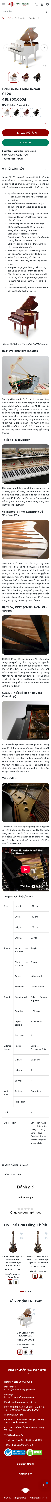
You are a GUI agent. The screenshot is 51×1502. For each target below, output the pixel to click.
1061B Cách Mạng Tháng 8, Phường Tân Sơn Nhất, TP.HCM (24, 1421)
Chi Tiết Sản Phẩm (13, 168)
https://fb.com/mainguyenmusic (20, 1397)
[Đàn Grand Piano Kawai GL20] (26, 1318)
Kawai (20, 158)
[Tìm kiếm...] (47, 12)
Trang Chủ (6, 18)
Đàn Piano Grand (27, 151)
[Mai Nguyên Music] (19, 4)
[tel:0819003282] (36, 4)
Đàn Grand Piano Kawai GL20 (25, 1334)
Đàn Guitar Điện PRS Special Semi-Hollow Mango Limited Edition (13, 1261)
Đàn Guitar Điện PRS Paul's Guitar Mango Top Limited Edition (38, 1259)
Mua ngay (25, 142)
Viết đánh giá (25, 1197)
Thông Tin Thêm (11, 1174)
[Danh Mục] (4, 4)
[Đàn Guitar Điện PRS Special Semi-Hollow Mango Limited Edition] (13, 1242)
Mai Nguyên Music (19, 1498)
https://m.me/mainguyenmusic (19, 1389)
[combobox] (27, 11)
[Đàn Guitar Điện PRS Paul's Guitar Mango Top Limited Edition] (38, 1242)
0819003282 (25, 1381)
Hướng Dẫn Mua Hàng (15, 1165)
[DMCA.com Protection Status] (34, 1452)
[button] (44, 48)
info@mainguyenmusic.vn (23, 1402)
